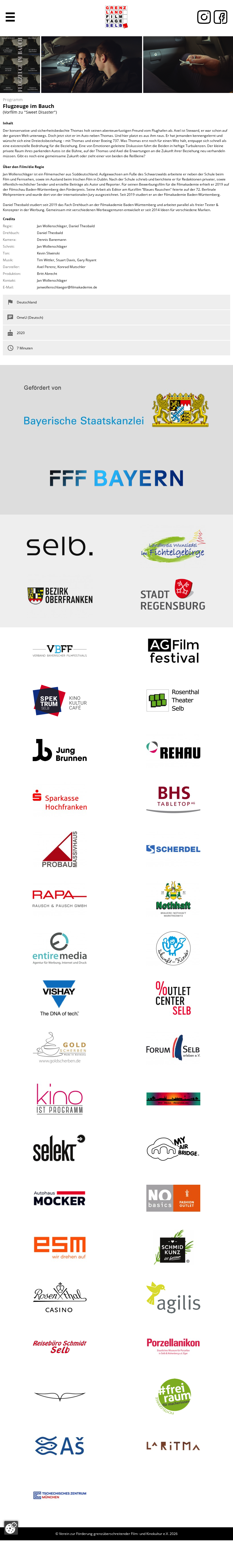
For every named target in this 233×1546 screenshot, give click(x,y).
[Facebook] (219, 17)
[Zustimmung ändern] (11, 1528)
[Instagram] (202, 17)
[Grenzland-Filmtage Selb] (116, 17)
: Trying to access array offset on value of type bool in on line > (116, 404)
